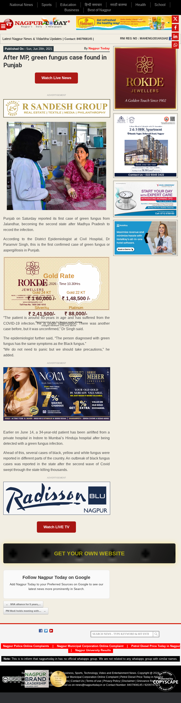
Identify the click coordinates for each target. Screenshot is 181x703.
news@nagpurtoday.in (88, 684)
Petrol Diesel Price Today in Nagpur (155, 646)
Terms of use (93, 681)
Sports (46, 5)
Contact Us (77, 681)
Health (141, 5)
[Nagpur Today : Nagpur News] (37, 24)
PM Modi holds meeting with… (26, 611)
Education (68, 5)
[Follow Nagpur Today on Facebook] (40, 630)
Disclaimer (129, 681)
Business (71, 10)
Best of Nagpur (99, 10)
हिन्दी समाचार (93, 5)
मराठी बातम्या (118, 5)
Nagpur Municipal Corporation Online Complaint (90, 646)
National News (21, 5)
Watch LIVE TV (56, 527)
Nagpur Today (99, 48)
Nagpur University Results (93, 650)
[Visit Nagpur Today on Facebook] (170, 38)
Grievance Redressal (149, 681)
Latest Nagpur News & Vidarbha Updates (32, 39)
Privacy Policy (111, 681)
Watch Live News (56, 78)
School (160, 5)
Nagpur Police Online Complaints (26, 646)
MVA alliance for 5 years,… (23, 604)
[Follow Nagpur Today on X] (46, 630)
